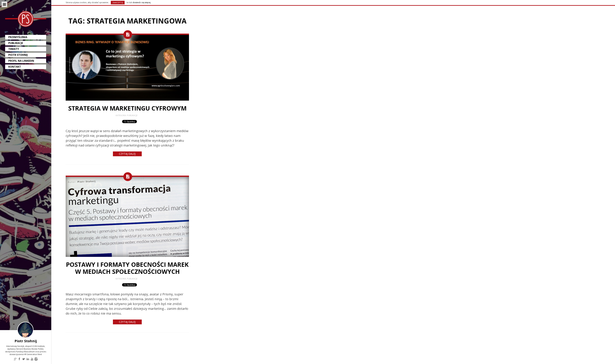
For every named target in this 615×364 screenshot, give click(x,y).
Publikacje (15, 43)
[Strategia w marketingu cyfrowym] (127, 100)
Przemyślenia (17, 37)
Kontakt (14, 66)
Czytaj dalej (127, 154)
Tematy (13, 49)
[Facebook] (19, 359)
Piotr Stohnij (18, 55)
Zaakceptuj (117, 2)
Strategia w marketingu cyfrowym (127, 108)
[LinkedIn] (28, 359)
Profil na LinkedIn (21, 61)
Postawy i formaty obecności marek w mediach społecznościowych (127, 268)
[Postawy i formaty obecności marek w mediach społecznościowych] (127, 256)
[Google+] (15, 359)
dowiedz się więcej (142, 2)
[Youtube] (32, 359)
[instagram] (36, 359)
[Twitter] (23, 359)
